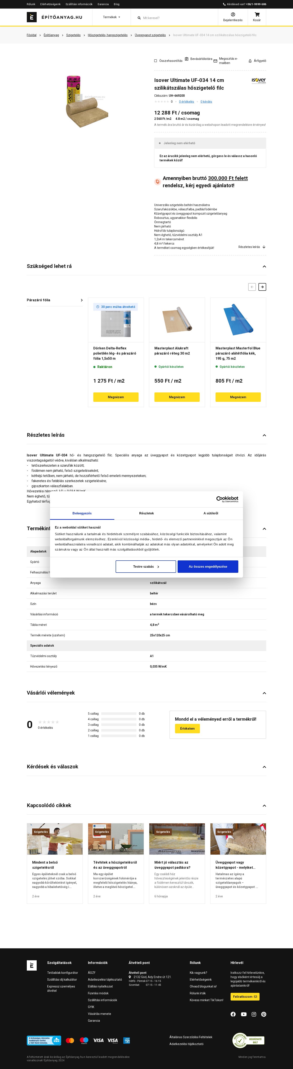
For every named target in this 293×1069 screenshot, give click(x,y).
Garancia (103, 4)
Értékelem (187, 728)
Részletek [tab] (146, 513)
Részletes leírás (249, 247)
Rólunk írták (198, 993)
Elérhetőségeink (50, 4)
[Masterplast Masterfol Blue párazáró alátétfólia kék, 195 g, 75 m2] (238, 320)
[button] (111, 17)
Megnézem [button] (116, 397)
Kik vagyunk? (198, 972)
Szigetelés (41, 831)
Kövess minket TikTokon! (206, 1000)
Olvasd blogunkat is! (203, 986)
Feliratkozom (243, 996)
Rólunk (31, 4)
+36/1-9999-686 (256, 4)
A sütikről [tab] (211, 513)
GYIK (91, 1007)
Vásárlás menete (99, 1014)
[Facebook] (233, 1014)
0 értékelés (186, 101)
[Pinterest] (263, 1014)
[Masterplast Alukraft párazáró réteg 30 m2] (177, 320)
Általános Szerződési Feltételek (190, 1037)
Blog (116, 4)
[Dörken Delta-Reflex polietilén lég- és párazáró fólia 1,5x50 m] (116, 320)
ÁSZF (91, 972)
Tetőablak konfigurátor (62, 972)
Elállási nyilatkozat (100, 986)
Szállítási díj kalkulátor (62, 979)
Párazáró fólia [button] (38, 300)
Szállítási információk (79, 4)
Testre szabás (143, 566)
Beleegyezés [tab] (82, 513)
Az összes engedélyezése (208, 566)
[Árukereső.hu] (248, 1040)
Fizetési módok (98, 993)
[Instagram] (254, 1014)
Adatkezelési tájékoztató (105, 979)
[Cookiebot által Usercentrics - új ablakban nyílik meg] (219, 499)
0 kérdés (206, 101)
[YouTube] (244, 1014)
